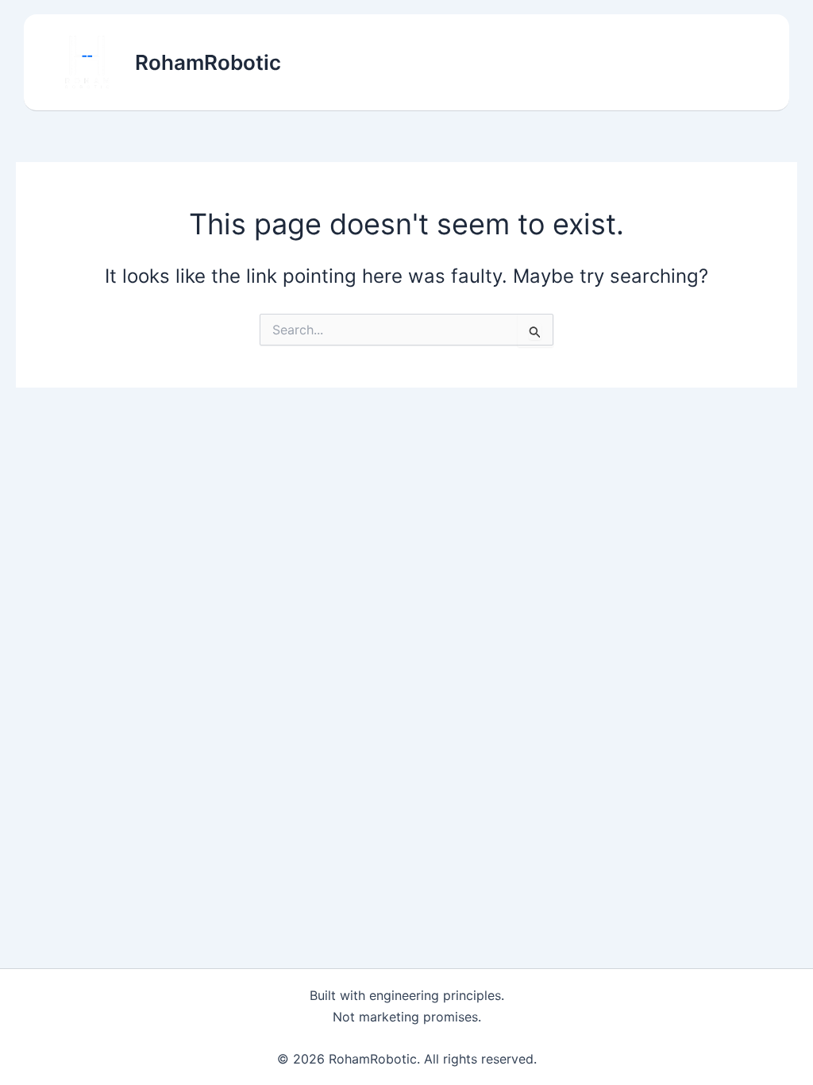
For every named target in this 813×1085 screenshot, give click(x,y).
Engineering (629, 63)
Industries (528, 63)
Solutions (437, 63)
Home (360, 63)
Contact (721, 63)
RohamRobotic (208, 62)
